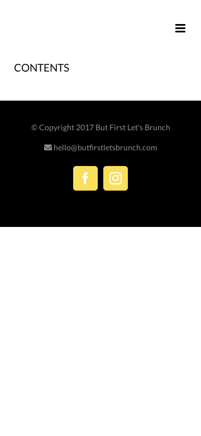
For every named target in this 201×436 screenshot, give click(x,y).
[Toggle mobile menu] (181, 28)
